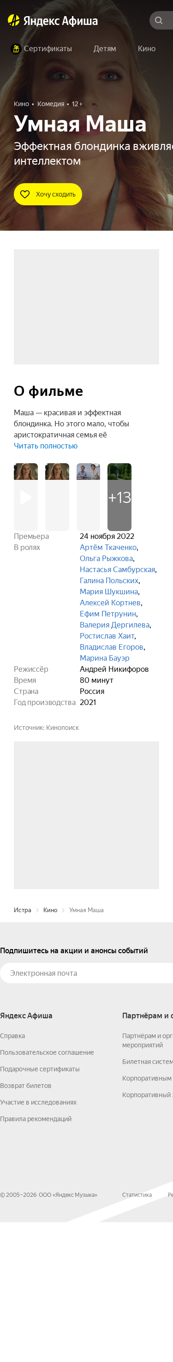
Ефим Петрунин (108, 613)
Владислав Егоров (111, 647)
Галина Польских (109, 580)
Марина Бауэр (105, 658)
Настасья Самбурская (117, 569)
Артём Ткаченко (108, 547)
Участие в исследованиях (38, 1242)
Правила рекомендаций (36, 1258)
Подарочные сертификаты (40, 1209)
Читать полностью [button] (46, 446)
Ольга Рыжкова (106, 558)
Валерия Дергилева (114, 625)
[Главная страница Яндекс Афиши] (14, 20)
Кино (50, 1049)
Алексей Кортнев (110, 602)
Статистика (137, 1335)
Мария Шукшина (109, 591)
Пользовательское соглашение (47, 1192)
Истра (22, 1049)
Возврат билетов (26, 1225)
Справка (12, 1175)
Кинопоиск (62, 727)
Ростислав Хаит (107, 636)
